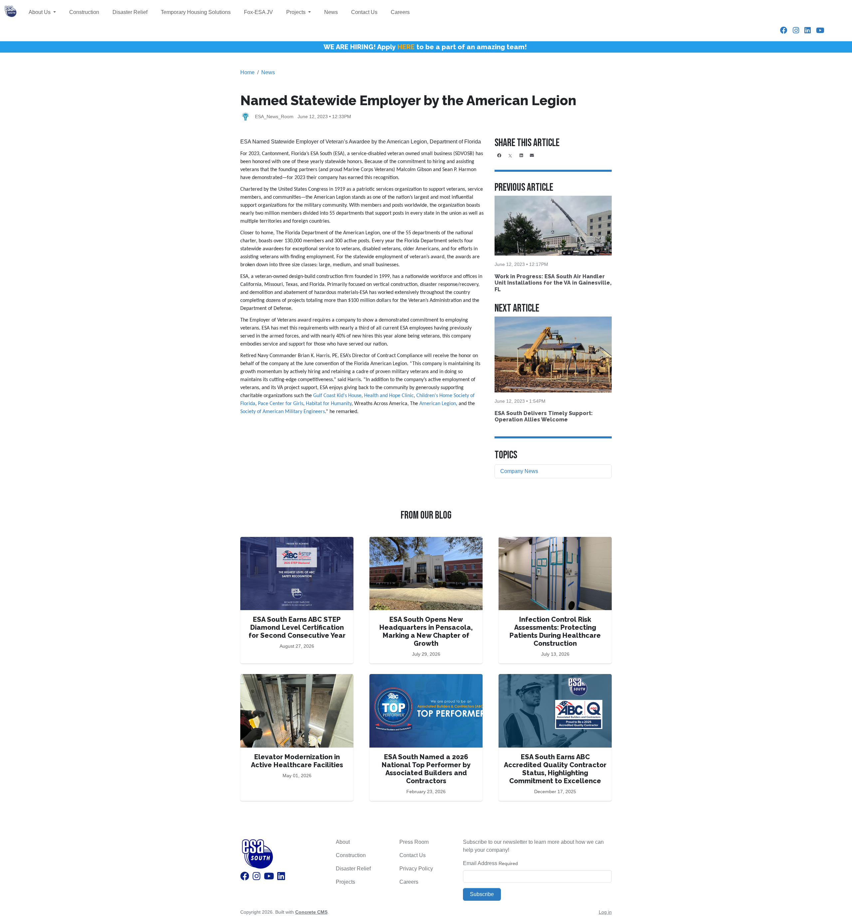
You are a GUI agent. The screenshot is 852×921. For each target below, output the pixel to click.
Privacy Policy (416, 868)
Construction (84, 12)
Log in (605, 912)
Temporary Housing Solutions (196, 12)
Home (247, 72)
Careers (400, 12)
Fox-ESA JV (258, 12)
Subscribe (482, 894)
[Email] (531, 155)
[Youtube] (820, 30)
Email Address (480, 863)
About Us (40, 12)
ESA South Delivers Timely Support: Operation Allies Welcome (544, 416)
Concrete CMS (311, 912)
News (331, 12)
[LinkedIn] (807, 30)
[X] (510, 155)
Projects (296, 12)
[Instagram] (796, 30)
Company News (519, 471)
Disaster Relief (129, 12)
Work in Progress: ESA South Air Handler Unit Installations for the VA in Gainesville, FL (553, 282)
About (343, 842)
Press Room (414, 842)
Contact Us (364, 12)
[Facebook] (783, 30)
